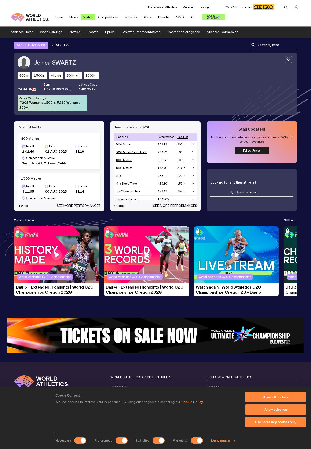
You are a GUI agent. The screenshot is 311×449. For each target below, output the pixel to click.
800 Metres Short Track (131, 152)
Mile (118, 176)
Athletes (130, 17)
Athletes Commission (222, 32)
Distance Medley (127, 199)
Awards (92, 32)
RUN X (179, 17)
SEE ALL (290, 220)
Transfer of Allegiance (183, 32)
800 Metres (123, 144)
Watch (88, 17)
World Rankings (51, 32)
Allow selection (275, 409)
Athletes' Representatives (140, 32)
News (73, 17)
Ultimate (163, 17)
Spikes (110, 32)
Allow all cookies (275, 397)
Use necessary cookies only (275, 422)
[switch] (122, 440)
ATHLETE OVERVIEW (31, 45)
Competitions (108, 17)
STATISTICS (60, 45)
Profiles (75, 32)
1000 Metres (124, 160)
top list (182, 137)
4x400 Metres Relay (129, 191)
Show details (220, 440)
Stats (147, 17)
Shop (194, 17)
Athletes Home (22, 32)
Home (59, 17)
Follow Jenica (252, 150)
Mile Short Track (126, 183)
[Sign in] (296, 7)
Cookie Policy (192, 402)
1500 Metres (124, 168)
